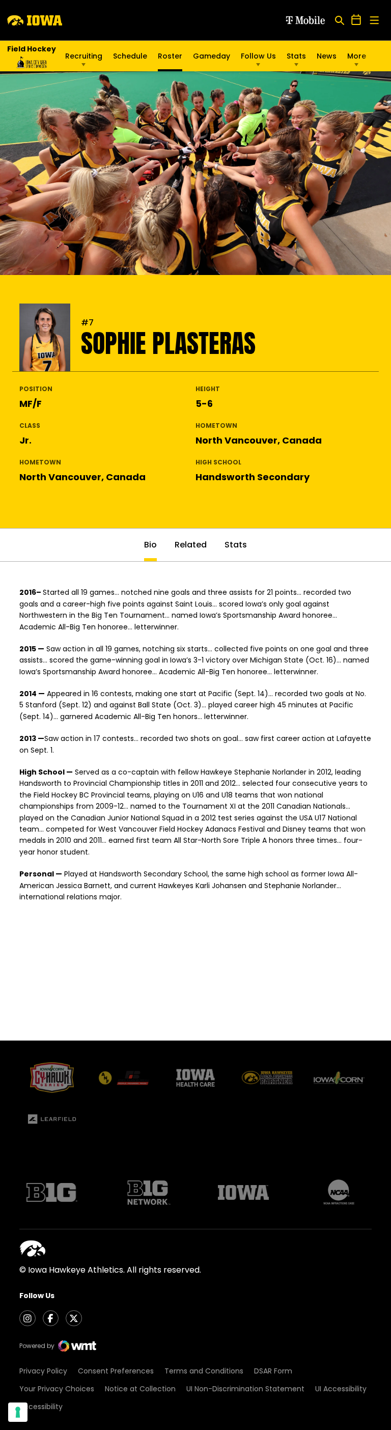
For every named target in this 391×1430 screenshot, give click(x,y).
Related (191, 545)
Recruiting (83, 56)
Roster (170, 56)
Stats (296, 56)
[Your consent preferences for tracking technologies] (17, 1412)
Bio (150, 545)
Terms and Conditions (203, 1371)
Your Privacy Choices (56, 1389)
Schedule (130, 56)
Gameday (211, 56)
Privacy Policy (43, 1371)
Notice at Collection (140, 1389)
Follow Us (258, 56)
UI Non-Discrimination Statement (245, 1389)
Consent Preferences (116, 1371)
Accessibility (41, 1406)
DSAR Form (273, 1371)
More (356, 56)
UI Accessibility (341, 1389)
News (327, 56)
